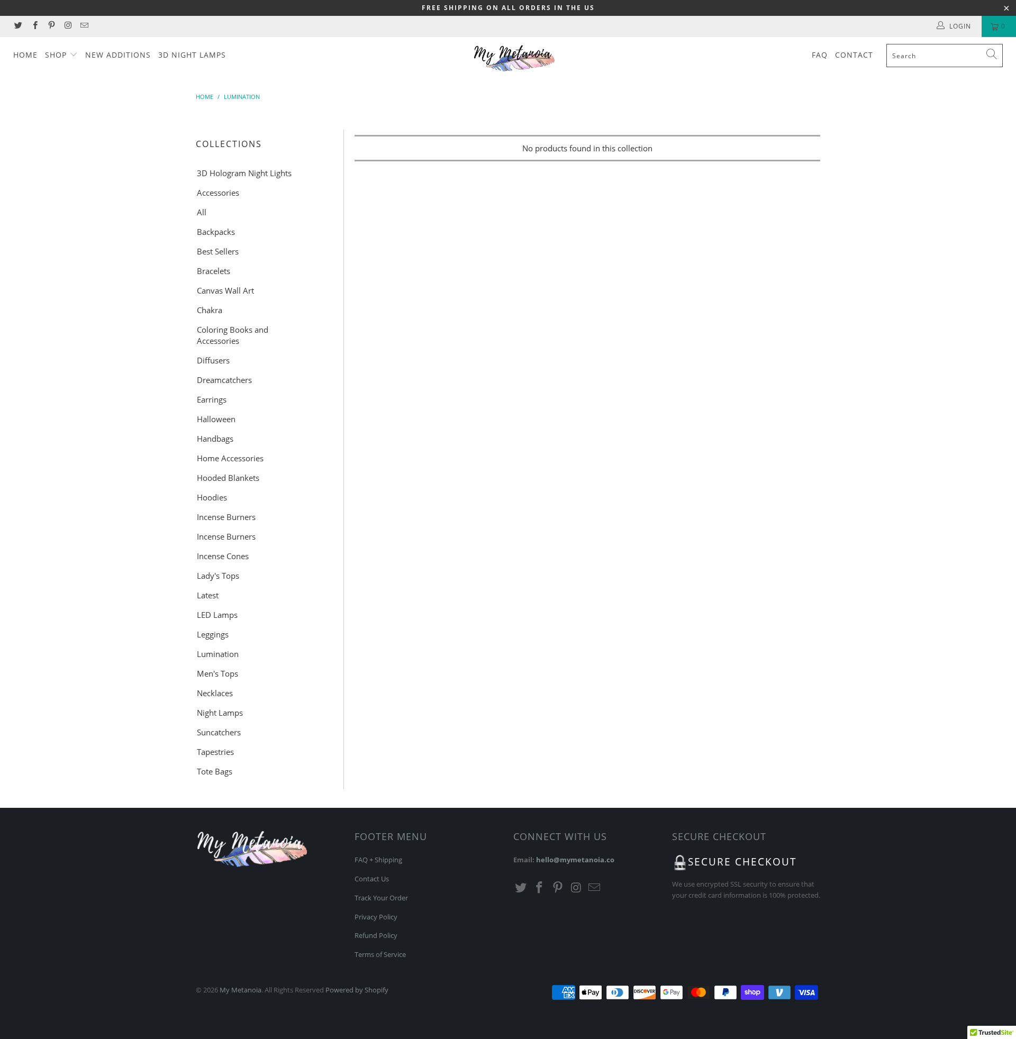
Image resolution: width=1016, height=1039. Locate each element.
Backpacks (216, 231)
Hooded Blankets (228, 477)
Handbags (215, 438)
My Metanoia (240, 990)
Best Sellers (218, 251)
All (201, 212)
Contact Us (372, 878)
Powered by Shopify (356, 990)
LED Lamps (217, 614)
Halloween (216, 419)
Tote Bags (214, 771)
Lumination (218, 654)
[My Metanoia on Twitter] (17, 26)
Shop (57, 55)
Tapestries (215, 751)
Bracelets (213, 271)
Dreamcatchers (224, 380)
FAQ (820, 55)
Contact (854, 55)
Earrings (211, 399)
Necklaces (215, 693)
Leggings (213, 634)
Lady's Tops (218, 575)
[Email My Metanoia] (83, 26)
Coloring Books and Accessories (232, 335)
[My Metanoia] (513, 58)
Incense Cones (223, 556)
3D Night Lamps (192, 55)
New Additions (118, 55)
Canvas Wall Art (225, 290)
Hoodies (212, 497)
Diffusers (213, 360)
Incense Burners (226, 517)
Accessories (218, 192)
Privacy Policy (376, 917)
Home (25, 55)
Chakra (209, 310)
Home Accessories (230, 458)
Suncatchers (219, 732)
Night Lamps (220, 712)
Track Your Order (381, 898)
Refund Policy (376, 935)
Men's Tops (217, 673)
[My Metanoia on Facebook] (34, 26)
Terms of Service (380, 954)
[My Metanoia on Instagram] (67, 26)
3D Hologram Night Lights (244, 173)
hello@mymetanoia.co (575, 859)
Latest (208, 595)
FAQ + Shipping (378, 859)
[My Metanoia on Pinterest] (51, 26)
